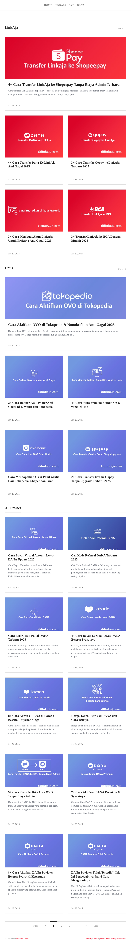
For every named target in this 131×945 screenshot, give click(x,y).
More (121, 28)
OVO (71, 5)
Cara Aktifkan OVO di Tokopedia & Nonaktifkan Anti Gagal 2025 (61, 325)
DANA (81, 5)
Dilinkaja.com (22, 939)
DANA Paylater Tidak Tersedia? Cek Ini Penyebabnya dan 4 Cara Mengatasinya (95, 876)
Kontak (95, 939)
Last (96, 926)
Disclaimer (104, 939)
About (88, 939)
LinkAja (60, 5)
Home (48, 5)
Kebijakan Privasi (118, 939)
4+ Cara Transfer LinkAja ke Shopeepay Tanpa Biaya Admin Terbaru (64, 85)
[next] (86, 926)
